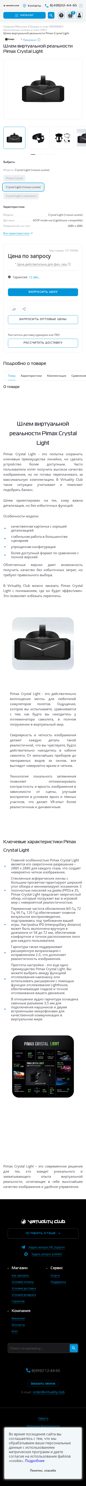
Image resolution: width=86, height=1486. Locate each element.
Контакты (18, 1325)
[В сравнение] (14, 309)
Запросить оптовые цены (43, 319)
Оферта (43, 1418)
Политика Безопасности (43, 1426)
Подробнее (35, 1460)
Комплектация (56, 376)
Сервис (56, 1268)
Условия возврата (24, 1295)
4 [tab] (53, 154)
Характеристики (31, 376)
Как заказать (20, 1275)
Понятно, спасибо (43, 1470)
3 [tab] (46, 154)
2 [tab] (39, 154)
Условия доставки (24, 1288)
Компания (21, 1311)
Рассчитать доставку (43, 343)
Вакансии (18, 1318)
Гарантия (18, 1301)
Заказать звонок (43, 1383)
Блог (15, 1331)
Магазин (20, 1268)
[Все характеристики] (18, 233)
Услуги (55, 1275)
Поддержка (58, 1282)
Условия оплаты (23, 1282)
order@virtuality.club (49, 1392)
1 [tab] (33, 154)
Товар (11, 376)
